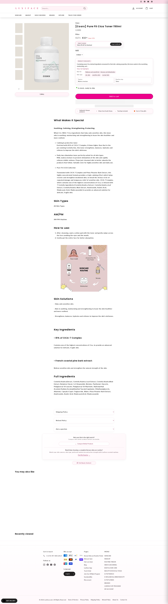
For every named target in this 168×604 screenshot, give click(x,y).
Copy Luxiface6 (116, 44)
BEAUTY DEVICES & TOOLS (113, 571)
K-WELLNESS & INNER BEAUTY (114, 577)
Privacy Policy (84, 600)
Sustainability (88, 577)
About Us (115, 600)
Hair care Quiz (88, 562)
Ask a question (61, 429)
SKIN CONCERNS (40, 15)
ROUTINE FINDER (110, 562)
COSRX (78, 30)
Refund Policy (61, 420)
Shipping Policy (62, 412)
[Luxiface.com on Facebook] (48, 564)
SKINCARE (18, 15)
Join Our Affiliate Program (92, 574)
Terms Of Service (73, 600)
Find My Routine (84, 455)
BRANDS (52, 15)
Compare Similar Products (85, 444)
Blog (85, 565)
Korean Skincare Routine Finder (93, 556)
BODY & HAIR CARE (110, 568)
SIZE (77, 50)
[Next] (19, 88)
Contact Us (123, 600)
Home (77, 23)
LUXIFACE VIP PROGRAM (112, 586)
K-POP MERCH (109, 574)
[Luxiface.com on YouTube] (51, 564)
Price (77, 34)
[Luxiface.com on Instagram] (44, 564)
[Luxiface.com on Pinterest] (55, 564)
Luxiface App (88, 568)
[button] (114, 102)
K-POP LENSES (109, 580)
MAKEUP (28, 15)
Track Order (87, 571)
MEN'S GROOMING (110, 565)
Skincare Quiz (88, 559)
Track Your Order (74, 15)
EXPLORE (61, 15)
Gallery (42, 94)
